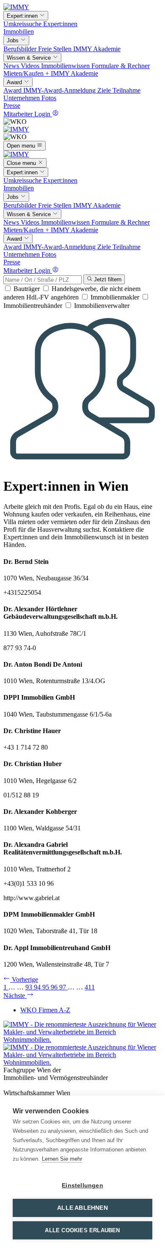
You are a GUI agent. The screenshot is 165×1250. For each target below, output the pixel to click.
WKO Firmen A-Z (45, 1010)
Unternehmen (22, 98)
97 (63, 987)
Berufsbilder (20, 48)
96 (55, 987)
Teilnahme (126, 90)
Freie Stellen (55, 48)
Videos (31, 65)
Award (13, 90)
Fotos (48, 98)
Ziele (105, 90)
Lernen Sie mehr (62, 1159)
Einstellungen (82, 1185)
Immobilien (18, 31)
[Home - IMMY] (16, 7)
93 (29, 987)
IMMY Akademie (97, 48)
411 (90, 987)
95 (46, 987)
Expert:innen (60, 23)
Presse (11, 105)
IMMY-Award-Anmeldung (60, 90)
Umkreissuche (23, 23)
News (12, 65)
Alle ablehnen (82, 1208)
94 (38, 987)
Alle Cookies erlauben (82, 1230)
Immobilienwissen (66, 65)
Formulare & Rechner (120, 65)
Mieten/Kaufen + (27, 73)
